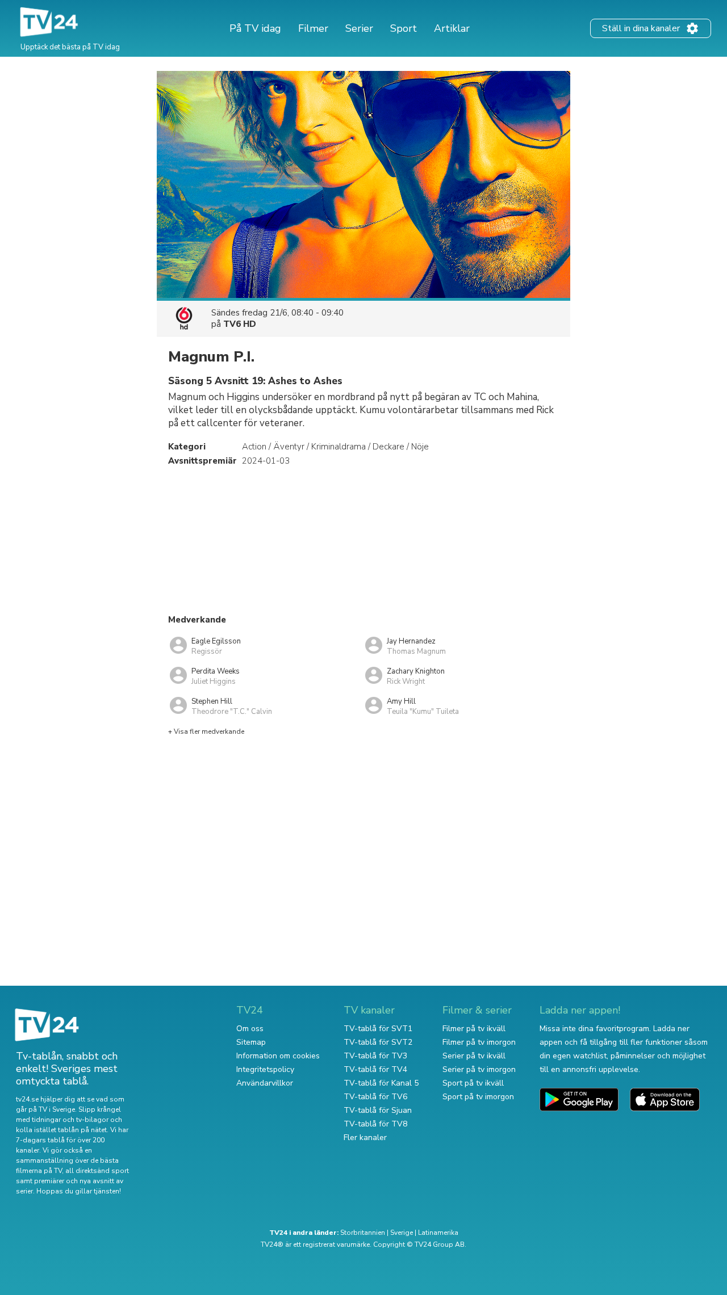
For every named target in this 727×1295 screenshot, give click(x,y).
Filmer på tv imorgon (479, 1042)
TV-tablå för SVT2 (378, 1042)
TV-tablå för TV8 (375, 1124)
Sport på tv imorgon (478, 1096)
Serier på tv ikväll (473, 1055)
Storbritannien (362, 1232)
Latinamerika (438, 1232)
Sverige (401, 1232)
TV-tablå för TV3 (375, 1055)
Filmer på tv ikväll (473, 1028)
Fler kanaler (365, 1137)
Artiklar (452, 28)
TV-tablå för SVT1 (378, 1028)
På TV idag (255, 28)
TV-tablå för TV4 (375, 1069)
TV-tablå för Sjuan (378, 1110)
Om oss (250, 1028)
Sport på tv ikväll (473, 1083)
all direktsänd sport (97, 1170)
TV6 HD (239, 324)
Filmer (313, 28)
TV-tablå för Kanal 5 (381, 1083)
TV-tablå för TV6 (375, 1096)
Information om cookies (278, 1055)
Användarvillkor (264, 1083)
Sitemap (251, 1042)
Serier (359, 28)
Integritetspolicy (265, 1069)
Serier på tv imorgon (479, 1069)
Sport (403, 28)
